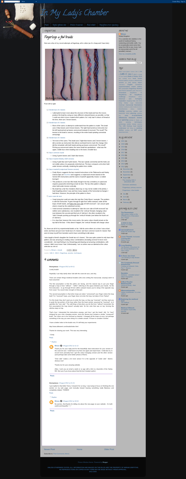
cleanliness (131, 80)
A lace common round (56, 153)
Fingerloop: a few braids (130, 190)
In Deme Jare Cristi (128, 256)
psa (120, 115)
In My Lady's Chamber (74, 13)
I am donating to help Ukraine (130, 257)
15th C (57, 253)
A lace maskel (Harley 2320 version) (61, 159)
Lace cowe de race (55, 196)
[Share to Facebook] (74, 250)
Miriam (57, 346)
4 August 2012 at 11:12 (70, 346)
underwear (122, 128)
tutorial (139, 126)
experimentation (124, 86)
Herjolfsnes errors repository (108, 25)
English (130, 84)
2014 (123, 161)
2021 (123, 141)
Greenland (122, 92)
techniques (78, 253)
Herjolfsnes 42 (136, 92)
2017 (123, 152)
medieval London (128, 107)
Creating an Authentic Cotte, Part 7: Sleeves (130, 267)
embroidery (122, 84)
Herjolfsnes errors (135, 97)
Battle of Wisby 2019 (135, 76)
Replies (54, 342)
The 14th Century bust (127, 126)
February (126, 202)
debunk (137, 80)
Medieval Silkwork (127, 308)
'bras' (120, 71)
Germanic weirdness (129, 185)
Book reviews (91, 25)
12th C (137, 71)
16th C (135, 74)
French (124, 90)
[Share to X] (72, 250)
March (125, 199)
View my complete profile (127, 54)
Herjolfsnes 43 (125, 94)
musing (121, 111)
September (127, 175)
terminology (122, 124)
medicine (121, 107)
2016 (123, 155)
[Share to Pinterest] (76, 250)
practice (70, 253)
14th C (52, 253)
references (123, 118)
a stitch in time (126, 223)
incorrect (67, 174)
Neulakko (124, 273)
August (125, 177)
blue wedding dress (125, 78)
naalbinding (129, 111)
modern (139, 109)
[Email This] (68, 250)
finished (139, 88)
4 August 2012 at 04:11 (67, 266)
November (126, 172)
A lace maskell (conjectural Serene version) (63, 169)
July (124, 194)
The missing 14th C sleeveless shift (129, 181)
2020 (123, 144)
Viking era (133, 128)
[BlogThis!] (70, 250)
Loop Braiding (126, 245)
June (125, 197)
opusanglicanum (127, 230)
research (132, 118)
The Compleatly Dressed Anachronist (130, 263)
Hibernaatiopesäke (128, 290)
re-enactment (137, 115)
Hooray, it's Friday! (127, 224)
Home (47, 25)
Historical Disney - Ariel (128, 285)
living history (123, 103)
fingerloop (63, 253)
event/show (138, 84)
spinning (125, 120)
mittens (132, 109)
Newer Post (49, 449)
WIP (135, 130)
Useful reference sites (59, 25)
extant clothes (136, 86)
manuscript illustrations (134, 105)
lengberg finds (131, 101)
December (126, 169)
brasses (121, 80)
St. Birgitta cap (138, 120)
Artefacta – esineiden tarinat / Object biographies (130, 276)
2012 (123, 166)
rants (126, 115)
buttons (126, 80)
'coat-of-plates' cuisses (128, 71)
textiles (129, 124)
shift (120, 120)
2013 (123, 164)
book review (137, 78)
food (120, 90)
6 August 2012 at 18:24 (71, 401)
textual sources (137, 124)
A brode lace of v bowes (56, 110)
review (139, 118)
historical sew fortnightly (130, 99)
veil (128, 128)
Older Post (109, 449)
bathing (125, 76)
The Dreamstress (127, 212)
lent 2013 (139, 101)
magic (131, 103)
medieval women (137, 107)
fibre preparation (124, 88)
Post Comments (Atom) (61, 454)
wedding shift (129, 130)
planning (133, 113)
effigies (140, 82)
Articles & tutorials (76, 25)
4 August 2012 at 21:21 (67, 383)
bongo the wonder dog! (128, 231)
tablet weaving (125, 122)
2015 (123, 158)
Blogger (105, 462)
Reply (51, 337)
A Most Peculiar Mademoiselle (127, 282)
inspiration (122, 101)
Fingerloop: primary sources (132, 187)
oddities (135, 111)
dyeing (134, 82)
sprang (131, 120)
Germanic (129, 90)
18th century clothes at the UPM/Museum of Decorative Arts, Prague (130, 216)
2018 (123, 149)
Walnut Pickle (125, 240)
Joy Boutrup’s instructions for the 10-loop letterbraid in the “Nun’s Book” (130, 249)
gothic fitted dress (137, 90)
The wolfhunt (125, 302)
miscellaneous (123, 109)
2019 (123, 147)
